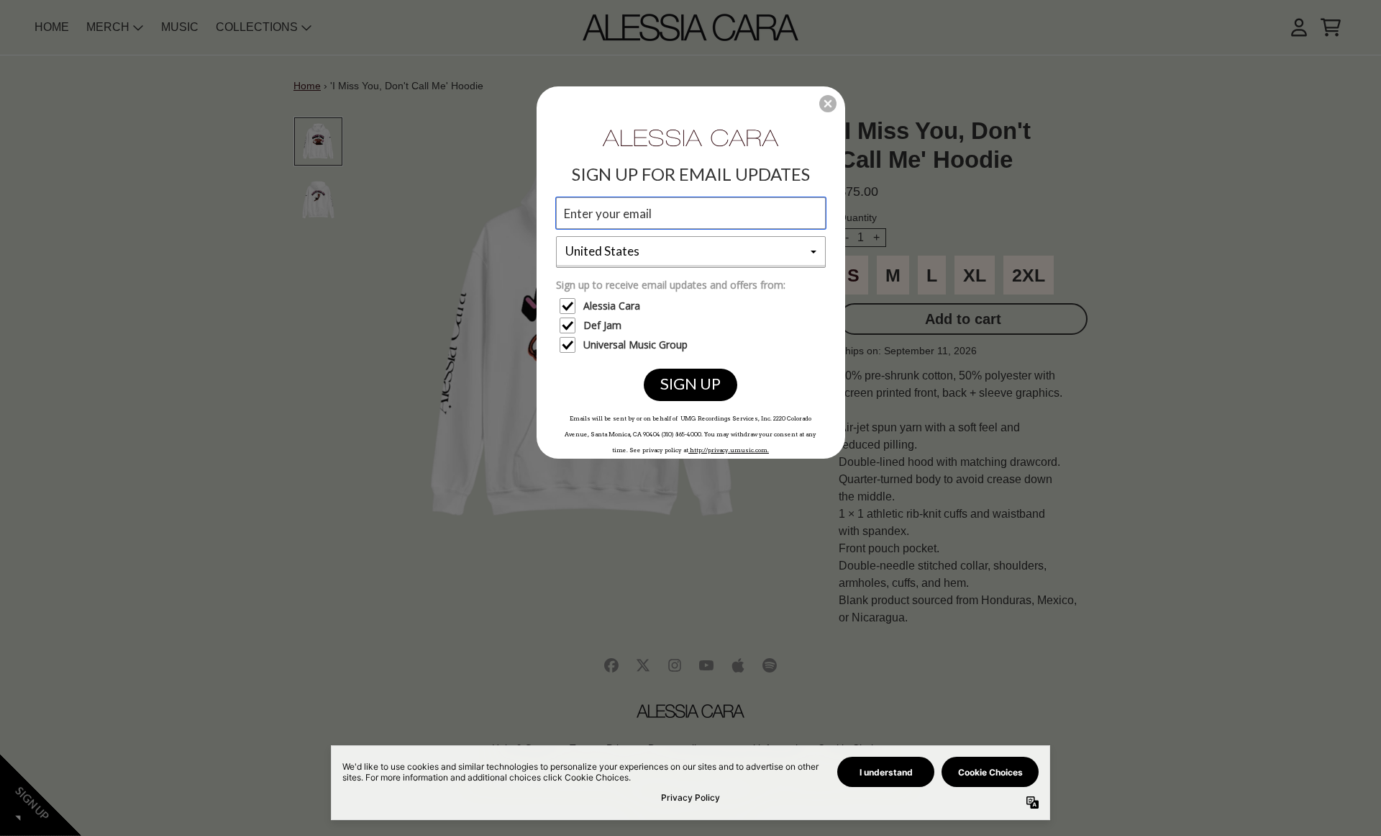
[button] (828, 103)
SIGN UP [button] (690, 383)
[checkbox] (693, 306)
